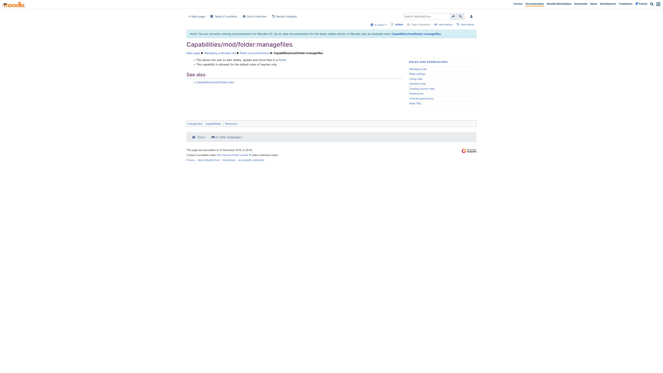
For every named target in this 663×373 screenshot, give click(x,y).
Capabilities (213, 123)
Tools (200, 137)
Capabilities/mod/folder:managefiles (416, 34)
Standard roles (417, 83)
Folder (282, 60)
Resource (231, 123)
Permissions (416, 93)
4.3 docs (378, 24)
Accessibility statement (251, 160)
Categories (195, 123)
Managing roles (418, 69)
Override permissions (421, 98)
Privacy (190, 160)
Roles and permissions (254, 53)
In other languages (228, 137)
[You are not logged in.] (472, 16)
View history (467, 24)
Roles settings (417, 73)
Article (399, 24)
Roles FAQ (415, 103)
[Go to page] (453, 16)
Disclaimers (229, 160)
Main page (198, 16)
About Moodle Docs (209, 160)
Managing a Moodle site (220, 53)
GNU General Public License (232, 155)
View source (445, 24)
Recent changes (286, 16)
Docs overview (256, 16)
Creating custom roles (422, 88)
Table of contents (225, 16)
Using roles (415, 78)
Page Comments (420, 24)
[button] (658, 4)
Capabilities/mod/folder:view (215, 82)
